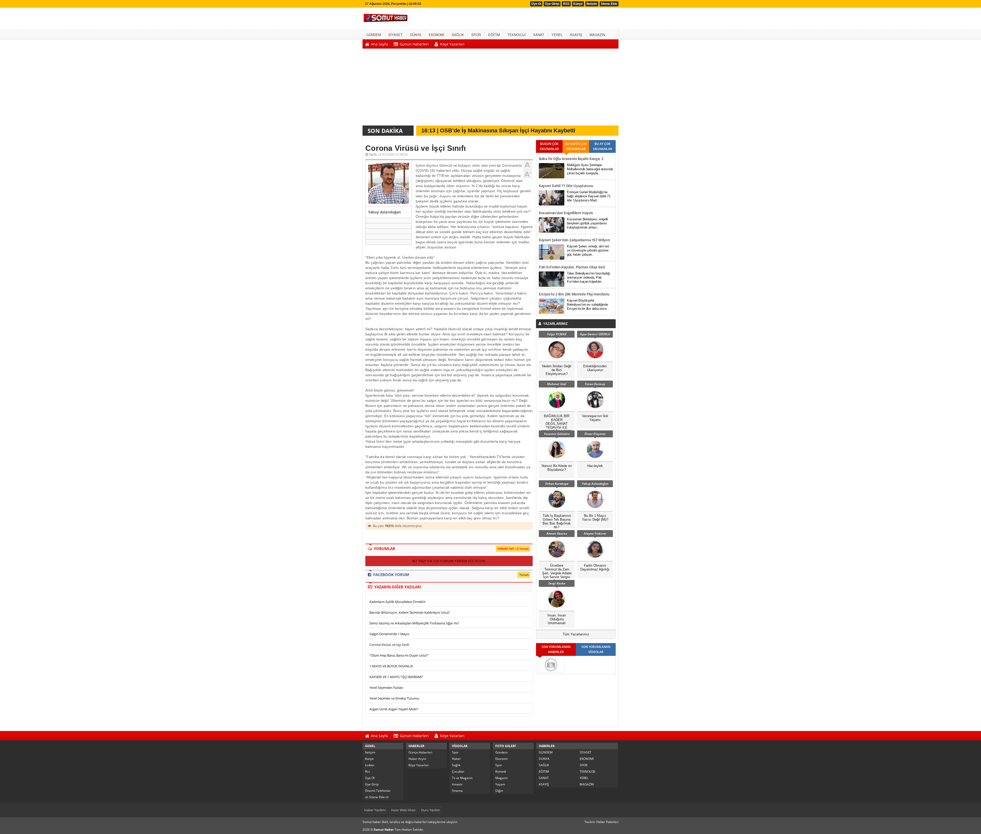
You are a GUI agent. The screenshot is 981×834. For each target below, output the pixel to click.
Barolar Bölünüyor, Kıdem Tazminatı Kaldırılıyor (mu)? (409, 612)
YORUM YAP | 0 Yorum (513, 549)
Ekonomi (501, 759)
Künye (578, 4)
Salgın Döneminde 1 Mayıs (389, 634)
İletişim (370, 752)
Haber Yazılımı (375, 810)
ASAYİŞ (544, 784)
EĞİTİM (544, 771)
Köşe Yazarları (418, 765)
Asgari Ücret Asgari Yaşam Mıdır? (393, 709)
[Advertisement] (490, 88)
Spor (455, 752)
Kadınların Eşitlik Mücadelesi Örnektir (397, 601)
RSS (566, 4)
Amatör (457, 784)
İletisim (592, 4)
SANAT (544, 778)
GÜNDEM (546, 752)
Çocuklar (458, 771)
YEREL (584, 778)
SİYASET (585, 752)
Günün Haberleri (420, 752)
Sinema (457, 791)
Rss (367, 771)
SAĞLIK (544, 765)
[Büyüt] (527, 173)
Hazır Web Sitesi (403, 810)
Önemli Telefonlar (378, 791)
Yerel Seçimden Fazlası (386, 687)
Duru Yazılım (430, 810)
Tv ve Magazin (462, 778)
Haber (456, 759)
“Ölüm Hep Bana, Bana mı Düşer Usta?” (399, 655)
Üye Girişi (552, 4)
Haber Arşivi (417, 759)
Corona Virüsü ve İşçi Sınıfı (389, 644)
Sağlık (456, 765)
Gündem (501, 752)
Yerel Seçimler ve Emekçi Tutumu (394, 698)
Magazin (501, 778)
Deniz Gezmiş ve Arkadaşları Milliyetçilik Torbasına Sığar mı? (414, 623)
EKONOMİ (587, 759)
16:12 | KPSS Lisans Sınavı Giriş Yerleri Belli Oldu (487, 131)
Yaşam (500, 784)
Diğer (499, 791)
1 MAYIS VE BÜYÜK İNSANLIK (391, 666)
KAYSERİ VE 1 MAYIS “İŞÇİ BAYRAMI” (396, 677)
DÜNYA (544, 759)
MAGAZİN (587, 784)
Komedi (500, 771)
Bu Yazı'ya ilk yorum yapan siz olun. (449, 560)
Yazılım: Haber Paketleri (601, 822)
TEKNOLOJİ (587, 771)
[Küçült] (527, 165)
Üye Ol (536, 4)
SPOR (583, 765)
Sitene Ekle (609, 4)
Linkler (370, 765)
